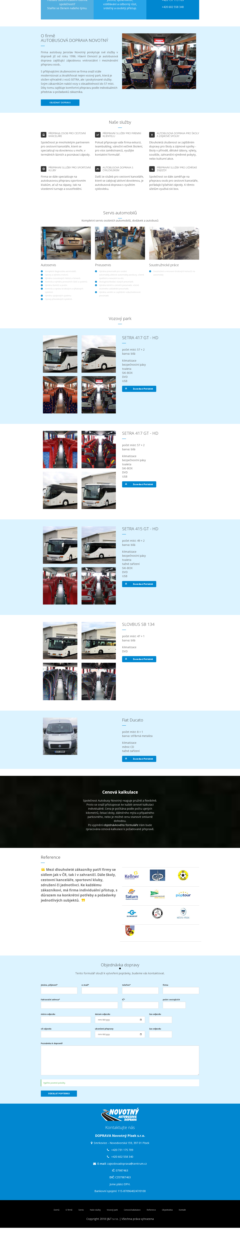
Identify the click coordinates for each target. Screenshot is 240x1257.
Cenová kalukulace (132, 1209)
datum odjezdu (102, 1014)
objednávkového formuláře (120, 825)
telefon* (126, 985)
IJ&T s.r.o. (113, 1219)
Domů (56, 1209)
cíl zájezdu (46, 1028)
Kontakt (182, 1209)
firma (165, 985)
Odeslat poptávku (59, 1093)
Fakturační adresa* (50, 999)
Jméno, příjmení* (49, 985)
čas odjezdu (155, 1014)
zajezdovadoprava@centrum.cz (127, 1163)
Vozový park (112, 1209)
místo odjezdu (48, 1014)
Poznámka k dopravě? (52, 1043)
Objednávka (167, 1209)
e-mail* (85, 985)
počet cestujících (171, 999)
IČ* (123, 999)
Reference (151, 1209)
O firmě (69, 1209)
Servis (81, 1209)
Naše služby (95, 1209)
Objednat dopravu (60, 103)
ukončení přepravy (104, 1028)
